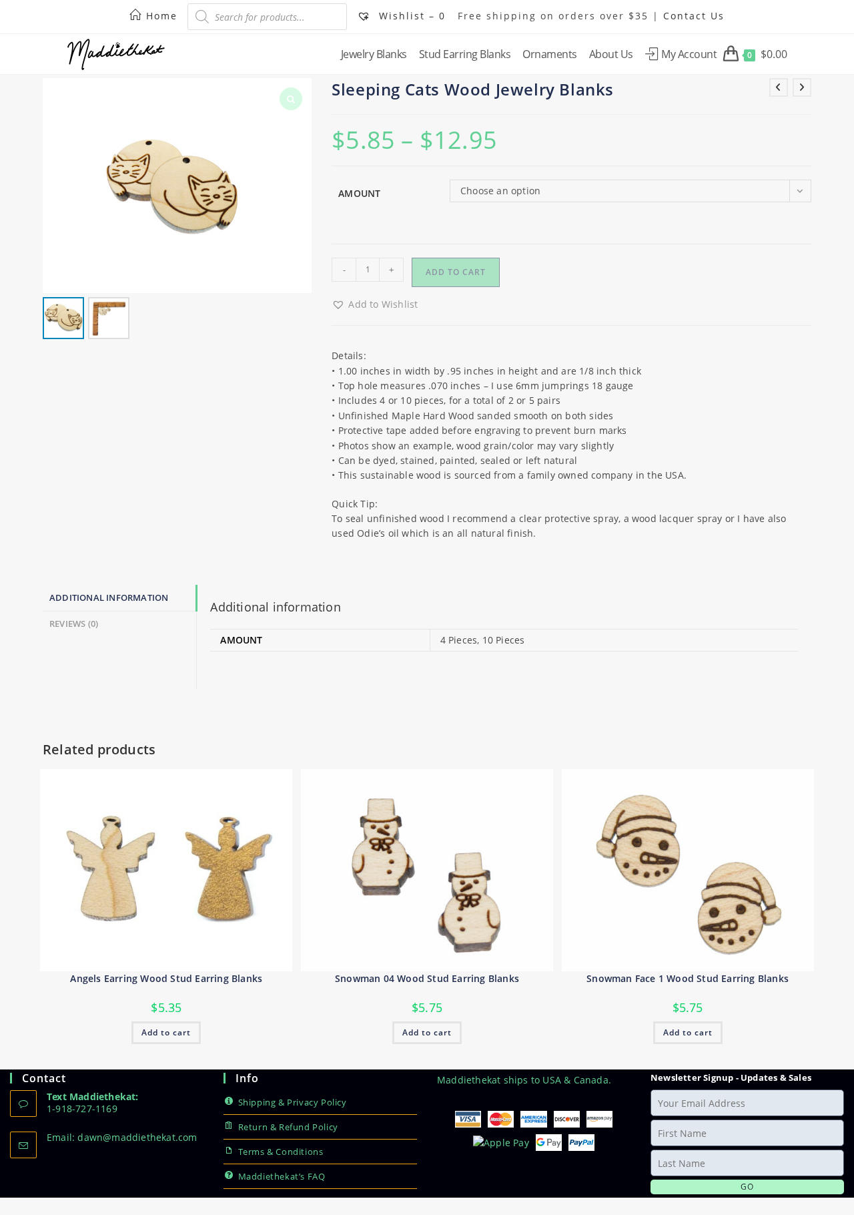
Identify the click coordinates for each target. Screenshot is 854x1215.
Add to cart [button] (166, 1032)
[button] (375, 304)
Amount (359, 193)
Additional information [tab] (108, 597)
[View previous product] (778, 87)
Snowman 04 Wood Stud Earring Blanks (427, 978)
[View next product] (802, 87)
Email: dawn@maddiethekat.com (122, 1137)
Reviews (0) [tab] (73, 624)
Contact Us (694, 15)
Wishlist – (410, 15)
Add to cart (456, 272)
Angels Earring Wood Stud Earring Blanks (166, 978)
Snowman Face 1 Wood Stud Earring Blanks (687, 978)
